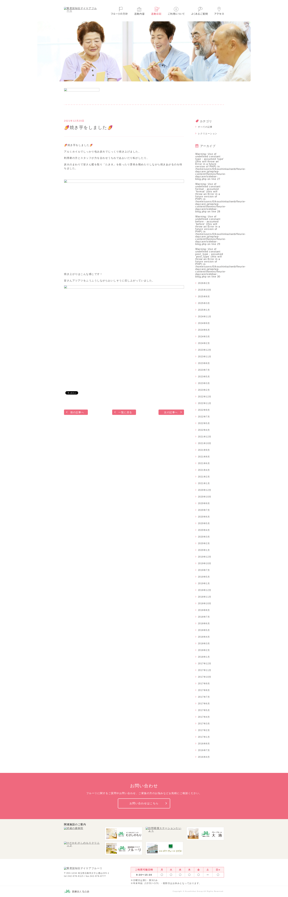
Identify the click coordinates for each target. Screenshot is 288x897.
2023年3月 (204, 383)
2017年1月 (204, 737)
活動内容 (139, 11)
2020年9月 (204, 503)
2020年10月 (204, 496)
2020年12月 (204, 490)
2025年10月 (204, 290)
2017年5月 (204, 710)
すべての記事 (205, 127)
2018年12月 (204, 590)
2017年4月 (204, 717)
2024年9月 (204, 323)
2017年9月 (204, 683)
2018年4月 (204, 637)
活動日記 (156, 11)
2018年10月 (204, 603)
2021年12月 (204, 436)
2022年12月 (204, 396)
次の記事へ (171, 412)
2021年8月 (204, 456)
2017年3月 (204, 723)
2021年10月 (204, 443)
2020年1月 (204, 550)
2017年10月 (204, 677)
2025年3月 (204, 303)
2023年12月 (204, 350)
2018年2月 (204, 650)
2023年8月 (204, 363)
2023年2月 (204, 390)
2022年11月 (204, 403)
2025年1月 (204, 310)
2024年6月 (204, 330)
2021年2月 (204, 476)
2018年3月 (204, 643)
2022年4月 (204, 430)
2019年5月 (204, 577)
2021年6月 (204, 463)
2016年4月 (204, 757)
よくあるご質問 (199, 11)
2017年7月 (204, 697)
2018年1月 (204, 657)
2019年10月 (204, 563)
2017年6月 (204, 703)
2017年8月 (204, 690)
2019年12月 (204, 557)
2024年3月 (204, 336)
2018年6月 (204, 623)
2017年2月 (204, 730)
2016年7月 (204, 750)
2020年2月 (204, 543)
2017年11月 (204, 670)
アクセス (219, 11)
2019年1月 (204, 583)
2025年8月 (204, 296)
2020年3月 (204, 536)
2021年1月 (204, 483)
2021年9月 (204, 450)
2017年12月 (204, 663)
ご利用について (176, 11)
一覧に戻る (125, 412)
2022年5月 (204, 423)
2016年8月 (204, 743)
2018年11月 (204, 597)
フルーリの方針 (119, 11)
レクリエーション (207, 133)
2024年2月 (204, 343)
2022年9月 (204, 410)
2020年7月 (204, 510)
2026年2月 (204, 283)
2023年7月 (204, 370)
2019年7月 (204, 570)
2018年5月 (204, 630)
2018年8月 (204, 610)
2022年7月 (204, 416)
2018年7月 (204, 617)
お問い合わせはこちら (144, 803)
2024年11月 (204, 316)
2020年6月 (204, 516)
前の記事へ (77, 412)
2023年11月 (204, 356)
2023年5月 (204, 376)
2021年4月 (204, 470)
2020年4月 (204, 530)
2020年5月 (204, 523)
